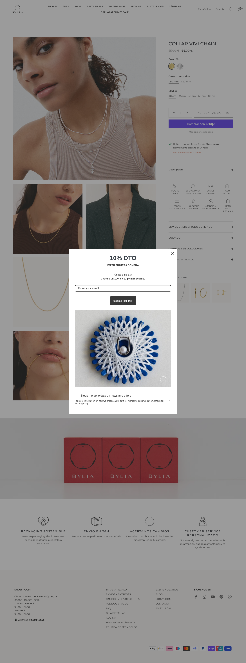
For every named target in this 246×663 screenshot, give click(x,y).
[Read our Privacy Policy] (169, 401)
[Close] (172, 253)
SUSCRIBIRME (123, 301)
